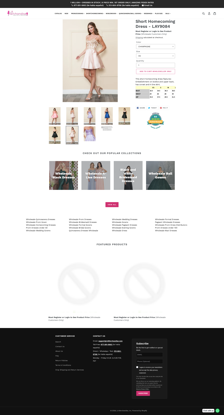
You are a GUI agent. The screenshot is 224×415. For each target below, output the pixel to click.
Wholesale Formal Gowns (80, 225)
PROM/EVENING (77, 13)
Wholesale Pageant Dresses (124, 225)
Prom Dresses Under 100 (166, 228)
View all (112, 205)
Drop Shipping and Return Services (69, 370)
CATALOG (58, 13)
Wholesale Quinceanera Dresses (40, 219)
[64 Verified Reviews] (155, 130)
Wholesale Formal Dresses (167, 219)
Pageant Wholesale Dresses (167, 222)
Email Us (148, 5)
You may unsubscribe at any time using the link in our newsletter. (149, 377)
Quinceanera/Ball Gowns (130, 13)
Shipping (139, 37)
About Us (59, 351)
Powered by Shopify (139, 410)
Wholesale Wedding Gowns (38, 230)
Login (154, 31)
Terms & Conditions (63, 365)
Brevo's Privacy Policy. (142, 389)
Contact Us (59, 346)
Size (138, 51)
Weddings (148, 13)
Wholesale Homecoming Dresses (41, 225)
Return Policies (61, 360)
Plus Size (159, 13)
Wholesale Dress (119, 230)
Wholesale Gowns (120, 222)
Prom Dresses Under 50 (36, 228)
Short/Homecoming (94, 13)
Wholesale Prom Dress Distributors (171, 225)
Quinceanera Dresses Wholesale (83, 230)
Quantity (140, 61)
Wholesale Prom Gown (36, 222)
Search (58, 342)
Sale (167, 13)
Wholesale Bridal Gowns (80, 228)
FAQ (57, 356)
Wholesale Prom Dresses (80, 219)
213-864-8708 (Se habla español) (123, 5)
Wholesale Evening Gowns (124, 228)
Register (145, 31)
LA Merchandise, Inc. (124, 410)
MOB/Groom (111, 13)
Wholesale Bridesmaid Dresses (83, 222)
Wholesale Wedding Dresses (124, 219)
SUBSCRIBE (143, 393)
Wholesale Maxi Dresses (166, 230)
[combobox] (206, 13)
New (66, 13)
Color (138, 42)
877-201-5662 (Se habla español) (88, 5)
